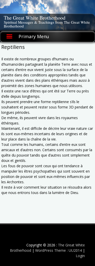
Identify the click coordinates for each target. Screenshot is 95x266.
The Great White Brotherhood (34, 17)
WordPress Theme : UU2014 (58, 250)
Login (80, 255)
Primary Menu (33, 36)
